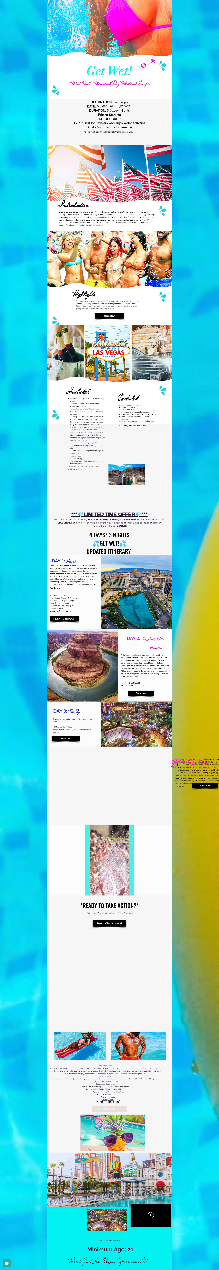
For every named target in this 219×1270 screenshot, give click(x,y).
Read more (55, 588)
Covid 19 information (108, 1094)
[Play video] (151, 1215)
